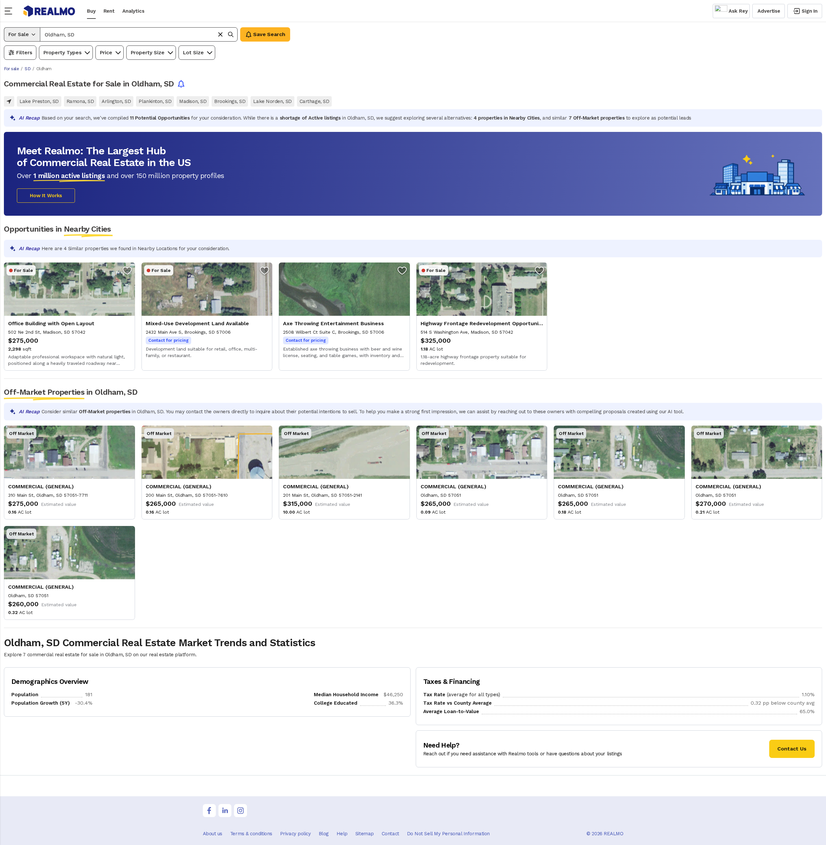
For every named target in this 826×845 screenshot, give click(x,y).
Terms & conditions (251, 834)
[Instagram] (240, 810)
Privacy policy (295, 834)
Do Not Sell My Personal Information (448, 834)
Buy (91, 11)
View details (69, 316)
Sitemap (364, 834)
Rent (109, 11)
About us (212, 834)
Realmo (49, 11)
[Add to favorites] (127, 270)
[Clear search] (220, 34)
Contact (390, 834)
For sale (11, 68)
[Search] (231, 34)
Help (342, 834)
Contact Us (792, 749)
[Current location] (9, 101)
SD (28, 68)
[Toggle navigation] (10, 11)
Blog (324, 834)
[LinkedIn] (224, 810)
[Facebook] (209, 810)
